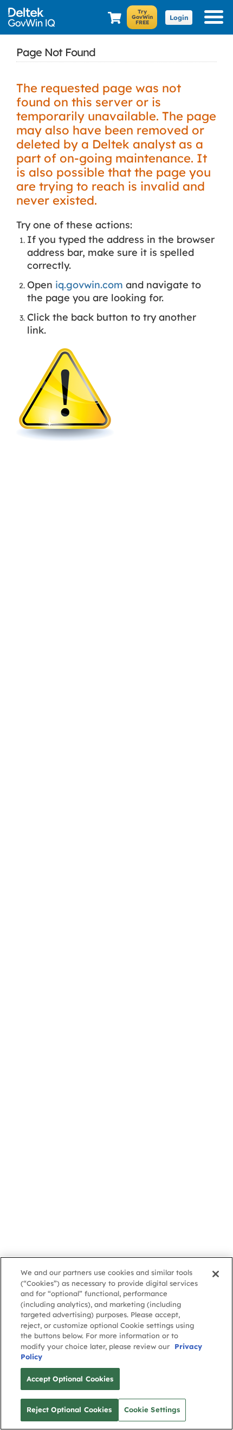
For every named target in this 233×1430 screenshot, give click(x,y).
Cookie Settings (152, 1409)
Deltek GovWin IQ (35, 17)
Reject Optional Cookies (69, 1409)
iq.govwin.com (89, 285)
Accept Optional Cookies (70, 1378)
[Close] (216, 1274)
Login (179, 17)
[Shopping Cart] (114, 18)
